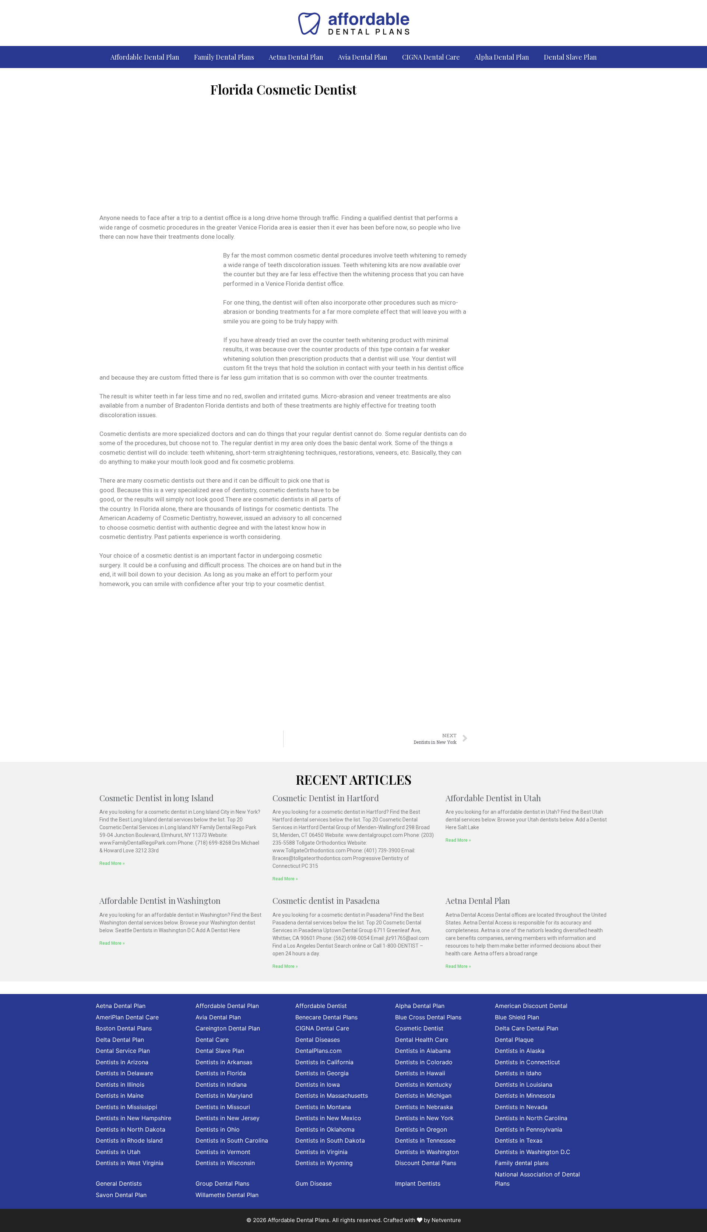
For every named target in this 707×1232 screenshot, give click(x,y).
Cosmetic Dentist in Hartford (325, 797)
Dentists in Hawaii (420, 1073)
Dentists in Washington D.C (532, 1151)
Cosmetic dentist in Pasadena (326, 900)
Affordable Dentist (321, 1005)
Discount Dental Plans (425, 1163)
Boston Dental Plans (124, 1028)
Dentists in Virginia (321, 1151)
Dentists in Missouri (223, 1107)
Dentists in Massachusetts (331, 1095)
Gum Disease (313, 1183)
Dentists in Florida (221, 1073)
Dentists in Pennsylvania (528, 1129)
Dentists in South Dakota (330, 1140)
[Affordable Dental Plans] (353, 22)
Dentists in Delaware (124, 1073)
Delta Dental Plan (120, 1039)
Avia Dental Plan (362, 57)
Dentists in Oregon (421, 1129)
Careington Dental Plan (228, 1028)
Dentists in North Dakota (130, 1129)
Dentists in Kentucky (423, 1084)
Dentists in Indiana (221, 1084)
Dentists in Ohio (218, 1129)
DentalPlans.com (318, 1050)
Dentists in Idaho (518, 1073)
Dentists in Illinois (120, 1084)
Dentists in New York (424, 1118)
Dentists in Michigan (423, 1095)
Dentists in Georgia (322, 1073)
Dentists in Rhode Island (129, 1140)
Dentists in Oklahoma (325, 1129)
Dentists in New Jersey (228, 1118)
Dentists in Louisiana (523, 1084)
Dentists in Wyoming (324, 1163)
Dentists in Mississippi (126, 1107)
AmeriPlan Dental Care (127, 1017)
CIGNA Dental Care (431, 57)
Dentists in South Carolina (232, 1140)
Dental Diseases (317, 1039)
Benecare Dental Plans (326, 1017)
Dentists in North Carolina (531, 1118)
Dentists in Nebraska (424, 1107)
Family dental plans (522, 1163)
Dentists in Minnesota (525, 1095)
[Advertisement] (283, 158)
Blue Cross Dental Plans (428, 1017)
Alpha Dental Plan (502, 57)
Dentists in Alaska (520, 1050)
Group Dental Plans (222, 1183)
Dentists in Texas (518, 1140)
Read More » (112, 863)
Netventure (446, 1220)
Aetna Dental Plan (296, 57)
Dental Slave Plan (570, 57)
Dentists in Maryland (224, 1095)
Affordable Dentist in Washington (160, 900)
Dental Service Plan (123, 1050)
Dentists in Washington (427, 1151)
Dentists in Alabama (423, 1050)
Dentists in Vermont (223, 1151)
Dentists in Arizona (122, 1062)
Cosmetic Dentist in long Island (156, 797)
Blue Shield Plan (517, 1017)
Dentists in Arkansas (224, 1062)
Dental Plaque (514, 1039)
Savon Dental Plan (121, 1195)
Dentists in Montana (323, 1107)
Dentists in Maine (120, 1095)
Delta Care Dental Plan (526, 1028)
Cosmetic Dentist (419, 1028)
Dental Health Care (421, 1039)
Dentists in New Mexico (328, 1118)
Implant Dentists (417, 1183)
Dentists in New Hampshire (133, 1118)
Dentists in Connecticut (527, 1062)
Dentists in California (324, 1062)
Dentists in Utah (118, 1151)
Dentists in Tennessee (425, 1140)
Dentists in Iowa (317, 1084)
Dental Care (212, 1039)
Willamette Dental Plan (227, 1195)
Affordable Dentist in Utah (493, 797)
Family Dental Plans (224, 57)
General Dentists (119, 1183)
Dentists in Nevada (521, 1107)
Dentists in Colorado (424, 1062)
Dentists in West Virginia (129, 1163)
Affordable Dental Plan (144, 57)
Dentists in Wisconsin (225, 1163)
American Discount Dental (531, 1005)
